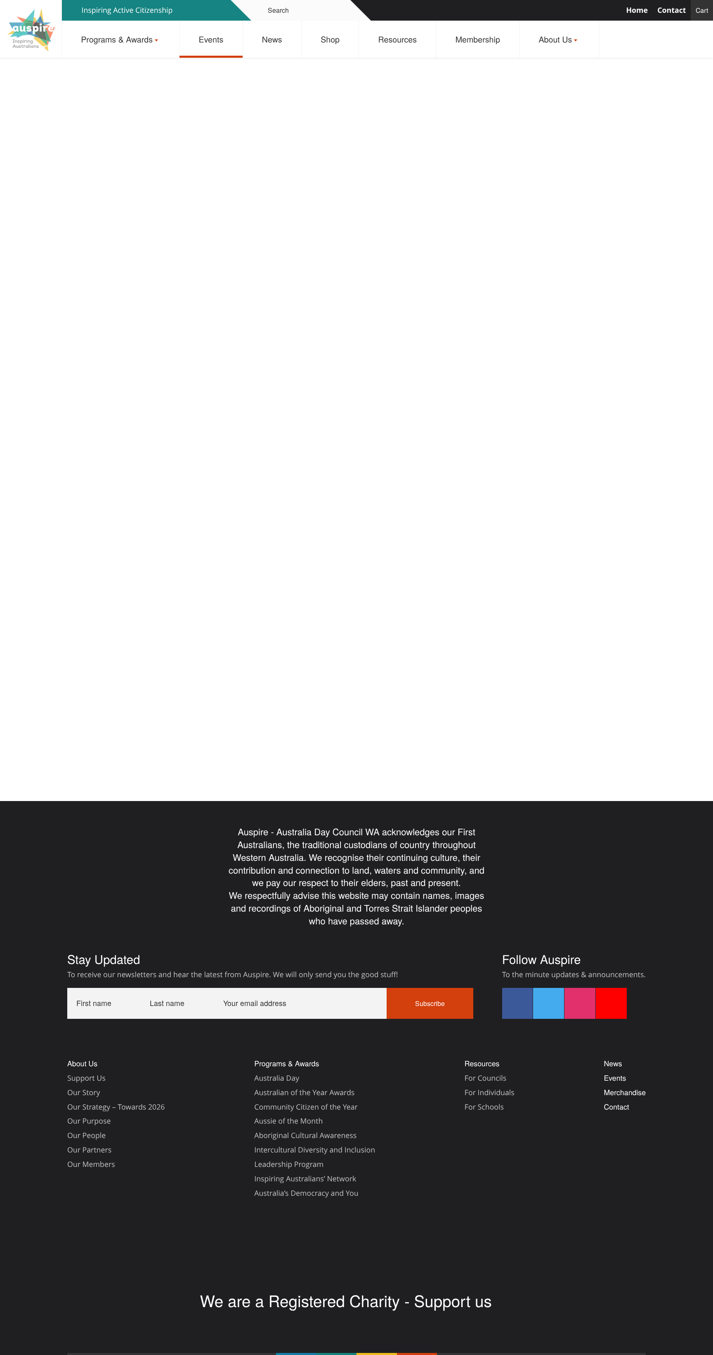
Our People (86, 1136)
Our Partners (89, 1150)
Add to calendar (191, 595)
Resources (397, 39)
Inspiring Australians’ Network (305, 1179)
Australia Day (276, 1078)
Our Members (91, 1164)
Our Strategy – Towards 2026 (116, 1107)
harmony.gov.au (380, 556)
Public (157, 694)
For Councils (485, 1078)
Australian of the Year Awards (304, 1093)
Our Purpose (89, 1121)
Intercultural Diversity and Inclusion (314, 1150)
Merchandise (625, 1092)
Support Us (86, 1078)
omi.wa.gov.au (310, 556)
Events (211, 39)
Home (637, 10)
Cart (702, 10)
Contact (671, 10)
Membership (478, 39)
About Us (555, 39)
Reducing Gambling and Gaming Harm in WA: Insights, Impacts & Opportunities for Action (294, 723)
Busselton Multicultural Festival (508, 723)
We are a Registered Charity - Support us (348, 1300)
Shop (330, 39)
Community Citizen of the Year (306, 1107)
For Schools (484, 1107)
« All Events (168, 136)
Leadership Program (288, 1164)
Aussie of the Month (288, 1121)
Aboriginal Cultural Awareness (305, 1136)
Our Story (83, 1093)
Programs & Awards (117, 39)
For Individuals (490, 1093)
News (272, 39)
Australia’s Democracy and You (306, 1193)
